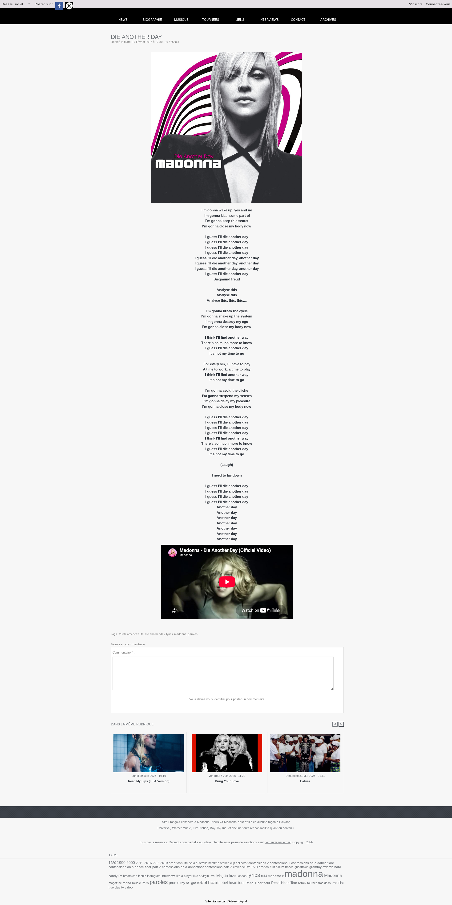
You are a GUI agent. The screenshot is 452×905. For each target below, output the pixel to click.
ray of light (188, 883)
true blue (114, 887)
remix (302, 883)
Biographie (152, 19)
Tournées (210, 19)
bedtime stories (218, 863)
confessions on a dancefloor (183, 867)
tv (122, 887)
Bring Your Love (227, 781)
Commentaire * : (124, 652)
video (129, 887)
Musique (181, 19)
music (136, 883)
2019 (164, 863)
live (212, 876)
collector (241, 863)
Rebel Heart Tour (284, 883)
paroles (193, 634)
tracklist (338, 883)
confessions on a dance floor (312, 863)
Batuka (305, 781)
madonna (180, 634)
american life (135, 634)
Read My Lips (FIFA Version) (148, 781)
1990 (121, 862)
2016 (156, 863)
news (123, 19)
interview (168, 876)
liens (239, 19)
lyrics (169, 634)
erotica (264, 867)
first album (277, 867)
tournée (312, 883)
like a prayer (184, 876)
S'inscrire (416, 4)
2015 (148, 863)
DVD (254, 867)
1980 (112, 863)
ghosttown (301, 867)
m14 (264, 876)
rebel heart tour (232, 882)
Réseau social (12, 4)
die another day (155, 634)
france (289, 867)
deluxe (246, 867)
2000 (122, 634)
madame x (276, 876)
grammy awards (321, 867)
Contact (298, 19)
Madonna (333, 875)
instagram (154, 876)
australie (201, 863)
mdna (127, 883)
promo (174, 883)
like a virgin (201, 876)
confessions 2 (258, 863)
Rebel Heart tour (258, 883)
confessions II (280, 863)
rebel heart (207, 882)
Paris (145, 883)
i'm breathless (127, 876)
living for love (226, 876)
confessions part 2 (218, 867)
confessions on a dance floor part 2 (135, 867)
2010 (139, 863)
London (241, 876)
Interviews (269, 19)
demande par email (278, 842)
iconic (142, 876)
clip (232, 863)
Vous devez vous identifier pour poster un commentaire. (227, 699)
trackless (324, 883)
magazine (115, 883)
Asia (192, 863)
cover (237, 867)
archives (328, 19)
